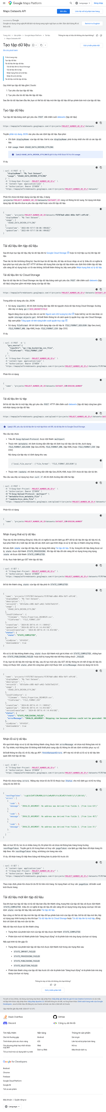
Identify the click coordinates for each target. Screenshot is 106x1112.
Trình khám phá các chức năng (15, 1041)
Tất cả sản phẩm (10, 1089)
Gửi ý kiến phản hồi (91, 45)
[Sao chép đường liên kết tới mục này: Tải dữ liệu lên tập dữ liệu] (40, 246)
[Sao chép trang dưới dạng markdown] (41, 45)
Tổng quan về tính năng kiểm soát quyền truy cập (43, 320)
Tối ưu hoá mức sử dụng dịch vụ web (18, 1052)
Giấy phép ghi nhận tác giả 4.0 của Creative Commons (72, 999)
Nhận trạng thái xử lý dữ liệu (89, 267)
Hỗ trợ (74, 1045)
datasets (61, 117)
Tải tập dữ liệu (62, 548)
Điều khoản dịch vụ (79, 1050)
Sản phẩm (17, 35)
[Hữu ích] (97, 35)
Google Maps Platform (33, 35)
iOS (38, 1041)
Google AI (7, 1085)
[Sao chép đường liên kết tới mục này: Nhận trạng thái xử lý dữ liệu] (38, 534)
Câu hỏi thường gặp (11, 1037)
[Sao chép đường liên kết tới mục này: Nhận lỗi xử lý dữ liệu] (29, 739)
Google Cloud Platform (12, 1081)
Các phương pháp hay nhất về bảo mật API (17, 1046)
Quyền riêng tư (20, 1100)
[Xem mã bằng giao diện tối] (97, 123)
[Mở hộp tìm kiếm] (71, 3)
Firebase (6, 1077)
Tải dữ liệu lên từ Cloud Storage (52, 918)
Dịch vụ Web (42, 1050)
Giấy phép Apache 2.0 (36, 1001)
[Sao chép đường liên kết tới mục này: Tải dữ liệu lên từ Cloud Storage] (42, 275)
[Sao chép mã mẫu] (101, 123)
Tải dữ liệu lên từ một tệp (83, 918)
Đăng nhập (98, 3)
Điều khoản (7, 1100)
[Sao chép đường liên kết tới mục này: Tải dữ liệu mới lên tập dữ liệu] (46, 897)
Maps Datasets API (14, 11)
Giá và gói (76, 1037)
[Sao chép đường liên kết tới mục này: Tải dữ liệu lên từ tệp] (29, 399)
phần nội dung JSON (18, 134)
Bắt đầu (63, 11)
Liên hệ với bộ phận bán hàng (87, 11)
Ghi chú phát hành (10, 50)
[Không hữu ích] (101, 35)
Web (39, 1045)
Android (40, 1037)
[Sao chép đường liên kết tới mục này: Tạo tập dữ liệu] (26, 110)
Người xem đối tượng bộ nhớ (58, 314)
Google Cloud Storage (56, 253)
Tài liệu (47, 35)
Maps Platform (32, 3)
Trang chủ (6, 35)
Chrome (6, 1072)
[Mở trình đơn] (4, 3)
